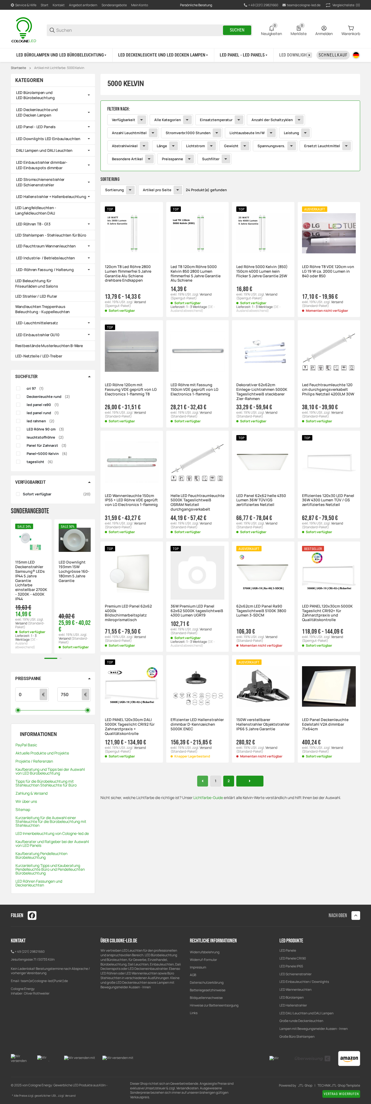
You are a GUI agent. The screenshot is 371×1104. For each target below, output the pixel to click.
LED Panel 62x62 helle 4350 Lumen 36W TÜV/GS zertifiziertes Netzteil (261, 500)
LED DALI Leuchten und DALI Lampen (306, 1013)
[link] (230, 135)
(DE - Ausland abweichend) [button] (193, 308)
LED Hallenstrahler (293, 1005)
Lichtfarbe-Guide (208, 797)
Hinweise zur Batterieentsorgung (214, 1005)
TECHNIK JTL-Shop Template (338, 1085)
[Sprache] (356, 55)
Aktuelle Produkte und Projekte (42, 753)
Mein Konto (139, 5)
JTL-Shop (305, 1085)
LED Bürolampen (291, 997)
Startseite (18, 68)
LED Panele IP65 (291, 966)
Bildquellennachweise (206, 997)
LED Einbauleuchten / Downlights (304, 981)
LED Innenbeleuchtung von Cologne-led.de (52, 833)
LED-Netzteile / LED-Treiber (38, 355)
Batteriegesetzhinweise (207, 990)
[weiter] (249, 781)
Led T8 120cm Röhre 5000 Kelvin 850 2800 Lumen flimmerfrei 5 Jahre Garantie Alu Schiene (196, 274)
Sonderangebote (114, 5)
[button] (132, 233)
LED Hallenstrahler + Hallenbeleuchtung (51, 196)
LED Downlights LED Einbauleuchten (48, 138)
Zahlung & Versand (31, 793)
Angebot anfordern (83, 5)
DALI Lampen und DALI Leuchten (44, 150)
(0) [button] (346, 5)
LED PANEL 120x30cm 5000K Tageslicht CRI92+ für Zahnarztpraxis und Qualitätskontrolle (327, 613)
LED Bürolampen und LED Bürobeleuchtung (35, 95)
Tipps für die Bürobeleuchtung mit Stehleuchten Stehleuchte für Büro (46, 783)
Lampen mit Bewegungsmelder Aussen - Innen (313, 1028)
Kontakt (59, 5)
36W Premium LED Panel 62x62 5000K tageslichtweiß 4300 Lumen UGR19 (197, 611)
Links (193, 1013)
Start (44, 5)
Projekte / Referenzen (34, 761)
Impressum (198, 967)
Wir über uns (26, 801)
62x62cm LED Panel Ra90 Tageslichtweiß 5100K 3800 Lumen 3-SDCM (261, 611)
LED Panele (287, 950)
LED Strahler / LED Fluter (36, 296)
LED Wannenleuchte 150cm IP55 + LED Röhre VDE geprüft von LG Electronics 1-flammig (131, 500)
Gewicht (231, 145)
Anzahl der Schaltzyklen (272, 119)
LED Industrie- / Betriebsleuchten (45, 257)
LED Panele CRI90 (292, 958)
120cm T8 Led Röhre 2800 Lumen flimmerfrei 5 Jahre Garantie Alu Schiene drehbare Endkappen (128, 274)
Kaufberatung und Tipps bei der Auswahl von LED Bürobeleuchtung (50, 771)
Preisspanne (172, 158)
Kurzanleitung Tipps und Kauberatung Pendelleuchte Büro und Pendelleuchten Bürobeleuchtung (50, 869)
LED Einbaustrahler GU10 (37, 334)
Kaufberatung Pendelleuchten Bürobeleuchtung (41, 855)
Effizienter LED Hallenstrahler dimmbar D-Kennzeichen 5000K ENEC (197, 724)
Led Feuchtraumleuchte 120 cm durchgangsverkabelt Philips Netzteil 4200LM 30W (328, 389)
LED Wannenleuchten (295, 989)
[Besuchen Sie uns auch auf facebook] (32, 915)
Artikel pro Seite (157, 189)
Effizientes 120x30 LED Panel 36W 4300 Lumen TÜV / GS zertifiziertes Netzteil (328, 500)
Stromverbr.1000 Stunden (188, 132)
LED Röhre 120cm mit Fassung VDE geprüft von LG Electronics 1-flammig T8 (131, 389)
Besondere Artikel (127, 158)
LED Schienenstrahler (295, 974)
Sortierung (114, 189)
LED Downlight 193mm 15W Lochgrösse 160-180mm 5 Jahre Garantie (74, 571)
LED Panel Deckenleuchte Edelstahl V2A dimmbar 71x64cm (325, 724)
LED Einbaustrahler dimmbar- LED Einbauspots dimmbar (41, 165)
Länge (162, 145)
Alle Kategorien (167, 119)
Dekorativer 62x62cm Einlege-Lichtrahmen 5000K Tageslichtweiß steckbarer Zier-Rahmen (261, 392)
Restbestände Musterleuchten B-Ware (49, 345)
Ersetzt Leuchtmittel (322, 145)
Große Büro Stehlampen (297, 1036)
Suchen (237, 30)
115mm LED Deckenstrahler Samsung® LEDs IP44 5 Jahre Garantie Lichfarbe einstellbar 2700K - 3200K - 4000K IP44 (31, 580)
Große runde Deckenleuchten (301, 1020)
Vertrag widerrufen (341, 1094)
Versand (140, 302)
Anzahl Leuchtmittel (129, 132)
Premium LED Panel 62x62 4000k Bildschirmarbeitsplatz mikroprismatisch (128, 613)
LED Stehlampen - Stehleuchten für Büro (50, 235)
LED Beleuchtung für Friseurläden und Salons (36, 283)
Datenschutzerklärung (207, 982)
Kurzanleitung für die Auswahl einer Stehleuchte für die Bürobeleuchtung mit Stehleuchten (50, 821)
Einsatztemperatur (216, 119)
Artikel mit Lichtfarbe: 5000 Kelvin (59, 68)
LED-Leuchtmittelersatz (37, 322)
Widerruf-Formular (203, 959)
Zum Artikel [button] (263, 773)
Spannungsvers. (271, 145)
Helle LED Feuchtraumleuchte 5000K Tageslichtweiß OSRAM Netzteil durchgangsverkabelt (197, 502)
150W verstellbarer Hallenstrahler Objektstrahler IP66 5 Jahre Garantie (263, 724)
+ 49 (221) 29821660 (30, 951)
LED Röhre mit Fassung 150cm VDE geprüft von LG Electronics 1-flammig (194, 389)
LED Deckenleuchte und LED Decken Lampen (37, 112)
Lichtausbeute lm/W (247, 132)
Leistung (291, 132)
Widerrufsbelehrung (204, 952)
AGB (193, 975)
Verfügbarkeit (123, 119)
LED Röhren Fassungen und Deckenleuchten (38, 883)
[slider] (18, 710)
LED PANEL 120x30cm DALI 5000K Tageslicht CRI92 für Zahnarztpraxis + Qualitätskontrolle (130, 727)
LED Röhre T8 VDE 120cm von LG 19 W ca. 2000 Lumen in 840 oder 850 (328, 271)
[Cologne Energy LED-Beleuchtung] (24, 29)
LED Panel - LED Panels (36, 126)
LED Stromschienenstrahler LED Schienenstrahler (40, 182)
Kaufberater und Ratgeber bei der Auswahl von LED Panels (52, 843)
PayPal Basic (26, 744)
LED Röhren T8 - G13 (33, 224)
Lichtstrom (195, 145)
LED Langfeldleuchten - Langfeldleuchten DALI (35, 210)
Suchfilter (210, 158)
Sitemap (22, 809)
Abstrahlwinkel (125, 145)
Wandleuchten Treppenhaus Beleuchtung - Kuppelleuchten (42, 309)
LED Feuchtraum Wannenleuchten (46, 246)
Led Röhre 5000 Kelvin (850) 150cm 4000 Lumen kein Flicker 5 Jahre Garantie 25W (262, 271)
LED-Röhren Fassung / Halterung (45, 269)
